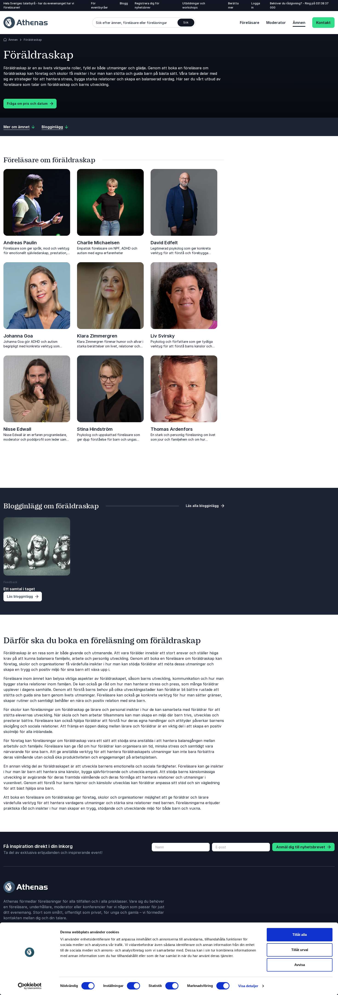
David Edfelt (164, 242)
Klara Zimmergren (97, 336)
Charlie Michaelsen (98, 242)
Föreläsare (249, 22)
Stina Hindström (95, 429)
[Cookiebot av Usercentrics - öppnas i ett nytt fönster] (30, 986)
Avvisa (299, 965)
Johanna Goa (18, 336)
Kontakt (323, 22)
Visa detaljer (248, 986)
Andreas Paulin (20, 242)
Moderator (276, 22)
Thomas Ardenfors (172, 429)
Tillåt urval (299, 950)
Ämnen (299, 22)
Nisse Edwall (17, 429)
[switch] (133, 985)
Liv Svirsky (163, 336)
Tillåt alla (299, 935)
